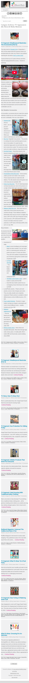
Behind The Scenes (10, 578)
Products (12, 343)
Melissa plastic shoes (9, 327)
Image (22, 342)
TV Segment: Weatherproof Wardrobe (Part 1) (13, 361)
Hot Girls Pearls (8, 151)
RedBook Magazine (21, 542)
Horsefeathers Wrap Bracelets (11, 173)
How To (19, 342)
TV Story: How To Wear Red (10, 396)
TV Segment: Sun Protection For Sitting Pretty (14, 427)
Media (8, 658)
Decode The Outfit (13, 407)
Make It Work (24, 377)
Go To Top (14, 671)
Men (2, 378)
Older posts (14, 663)
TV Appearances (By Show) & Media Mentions (14, 474)
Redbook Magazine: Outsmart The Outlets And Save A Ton (12, 530)
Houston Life (14, 49)
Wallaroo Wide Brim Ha (10, 208)
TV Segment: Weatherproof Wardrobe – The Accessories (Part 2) (14, 43)
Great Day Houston (16, 441)
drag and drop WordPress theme (19, 669)
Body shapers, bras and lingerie (12, 613)
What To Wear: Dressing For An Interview (11, 634)
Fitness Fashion (14, 473)
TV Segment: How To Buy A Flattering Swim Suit (13, 598)
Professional (12, 658)
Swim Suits (10, 579)
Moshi (8, 246)
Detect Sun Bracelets (9, 184)
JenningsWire (24, 657)
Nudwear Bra (7, 120)
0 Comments (25, 46)
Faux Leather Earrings (9, 301)
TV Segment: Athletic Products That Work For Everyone (13, 460)
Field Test (8, 473)
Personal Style (7, 343)
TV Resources (21, 343)
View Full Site (14, 677)
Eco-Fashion (8, 441)
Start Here (14, 378)
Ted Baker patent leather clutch (14, 278)
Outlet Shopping (13, 542)
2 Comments (23, 429)
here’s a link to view (18, 55)
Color (7, 407)
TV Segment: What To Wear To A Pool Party (13, 562)
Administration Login (14, 673)
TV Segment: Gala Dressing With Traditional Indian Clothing (12, 493)
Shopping (16, 343)
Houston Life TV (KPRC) (11, 342)
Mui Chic (6, 139)
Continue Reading (18, 374)
